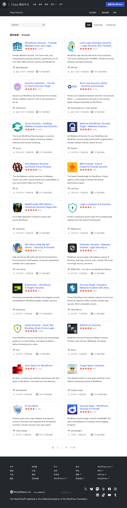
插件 (33, 474)
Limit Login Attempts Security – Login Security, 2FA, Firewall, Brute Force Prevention (95, 44)
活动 (77, 471)
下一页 (72, 447)
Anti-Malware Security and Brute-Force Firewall (38, 165)
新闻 (11, 471)
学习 (55, 467)
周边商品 (80, 478)
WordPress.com (105, 467)
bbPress (102, 474)
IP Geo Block (31, 406)
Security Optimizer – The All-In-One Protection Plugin (40, 84)
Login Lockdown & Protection (95, 204)
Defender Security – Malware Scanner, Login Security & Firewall (95, 246)
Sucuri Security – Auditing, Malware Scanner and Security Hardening (41, 125)
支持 (55, 471)
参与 (77, 467)
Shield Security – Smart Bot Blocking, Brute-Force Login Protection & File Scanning (39, 327)
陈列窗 (34, 467)
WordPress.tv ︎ (60, 478)
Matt (100, 471)
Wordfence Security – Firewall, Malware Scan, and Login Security (41, 44)
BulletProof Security (90, 325)
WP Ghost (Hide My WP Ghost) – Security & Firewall (39, 246)
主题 (33, 471)
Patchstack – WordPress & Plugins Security (38, 286)
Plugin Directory (16, 12)
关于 (11, 467)
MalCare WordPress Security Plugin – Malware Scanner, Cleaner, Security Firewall (95, 125)
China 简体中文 (39, 492)
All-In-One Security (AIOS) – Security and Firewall (93, 84)
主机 (11, 474)
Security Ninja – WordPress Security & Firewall (94, 407)
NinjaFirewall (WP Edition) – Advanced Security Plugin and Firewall (40, 206)
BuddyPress (104, 478)
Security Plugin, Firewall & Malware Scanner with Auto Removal (94, 286)
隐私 (11, 478)
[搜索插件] (43, 24)
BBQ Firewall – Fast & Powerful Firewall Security (93, 165)
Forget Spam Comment (92, 365)
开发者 (56, 474)
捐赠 (78, 474)
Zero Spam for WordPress (39, 365)
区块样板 (35, 478)
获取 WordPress (115, 4)
